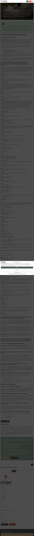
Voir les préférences (17, 272)
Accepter (17, 267)
